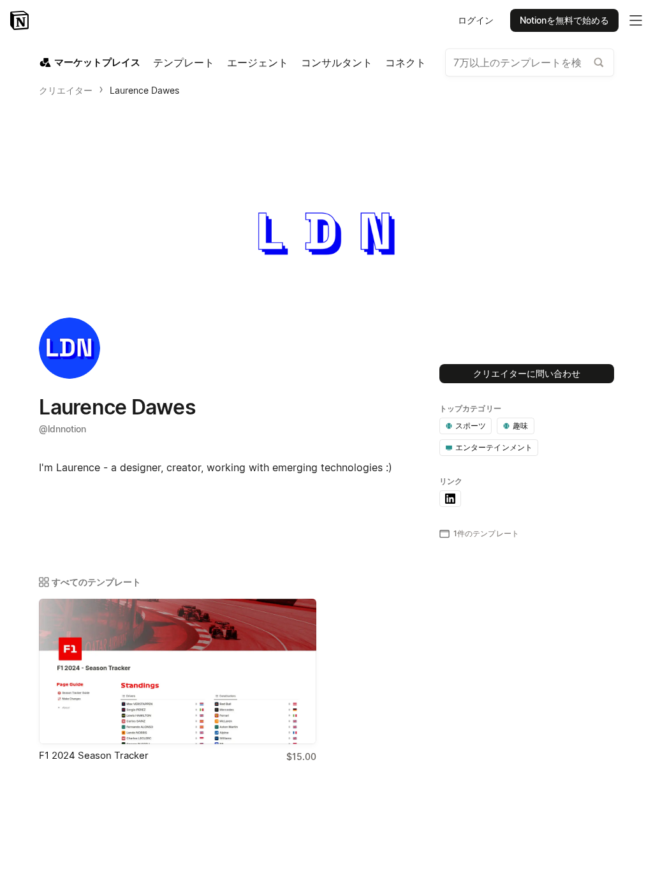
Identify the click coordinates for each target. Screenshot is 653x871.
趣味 (520, 425)
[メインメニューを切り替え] (636, 20)
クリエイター (65, 90)
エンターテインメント (493, 447)
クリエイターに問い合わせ (526, 373)
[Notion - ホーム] (20, 20)
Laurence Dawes (144, 90)
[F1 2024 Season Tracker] (177, 671)
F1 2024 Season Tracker (94, 755)
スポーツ (471, 425)
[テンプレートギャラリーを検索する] (599, 62)
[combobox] (529, 62)
